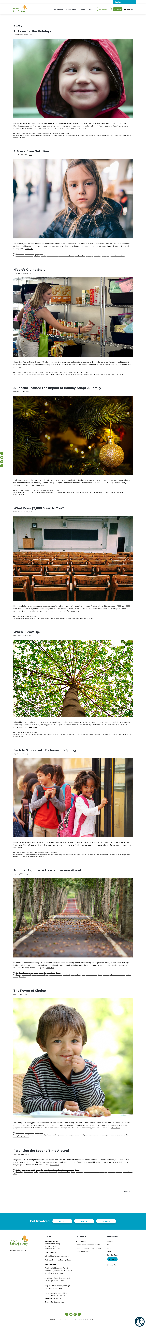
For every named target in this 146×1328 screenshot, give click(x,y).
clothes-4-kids (20, 854)
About (91, 9)
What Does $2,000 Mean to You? (38, 508)
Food (32, 254)
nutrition (43, 256)
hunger (90, 256)
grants (112, 135)
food (38, 256)
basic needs (127, 135)
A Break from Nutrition (31, 151)
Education (19, 616)
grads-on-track (118, 734)
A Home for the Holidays (32, 31)
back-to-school (107, 734)
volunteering (88, 374)
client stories (20, 135)
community (34, 135)
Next (127, 1191)
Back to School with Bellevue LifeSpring (44, 750)
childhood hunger (81, 256)
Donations (35, 372)
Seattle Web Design (80, 1319)
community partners (77, 135)
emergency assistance (62, 135)
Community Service (51, 372)
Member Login (104, 9)
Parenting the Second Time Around (41, 1151)
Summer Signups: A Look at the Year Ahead (47, 870)
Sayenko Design (91, 1319)
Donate (117, 9)
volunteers (111, 374)
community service (71, 374)
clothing (39, 854)
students (55, 256)
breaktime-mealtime (118, 256)
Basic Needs (65, 133)
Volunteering (63, 372)
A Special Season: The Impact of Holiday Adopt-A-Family (57, 388)
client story (118, 135)
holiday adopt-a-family (57, 374)
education (33, 618)
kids (20, 137)
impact (15, 137)
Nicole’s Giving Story (29, 269)
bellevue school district (46, 135)
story (23, 137)
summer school (18, 736)
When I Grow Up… (27, 632)
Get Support (58, 9)
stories (27, 135)
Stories (54, 133)
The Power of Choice (29, 990)
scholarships (45, 618)
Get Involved (71, 9)
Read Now (82, 128)
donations (58, 492)
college (52, 618)
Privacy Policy (112, 1265)
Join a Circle (106, 1221)
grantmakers (89, 135)
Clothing (18, 852)
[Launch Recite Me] (140, 1322)
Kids (58, 133)
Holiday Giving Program (76, 372)
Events (82, 9)
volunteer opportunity (100, 374)
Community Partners (28, 133)
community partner (83, 1135)
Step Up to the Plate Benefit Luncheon (60, 1170)
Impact (18, 133)
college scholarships (22, 618)
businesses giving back (101, 135)
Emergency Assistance (43, 133)
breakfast (20, 1137)
